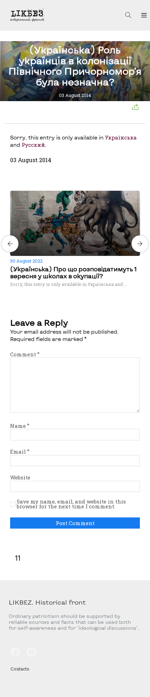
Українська (121, 137)
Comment (24, 354)
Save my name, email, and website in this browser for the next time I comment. (71, 504)
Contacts (19, 669)
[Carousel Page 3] (77, 189)
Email (19, 451)
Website (20, 477)
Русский (33, 144)
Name (19, 425)
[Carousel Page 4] (81, 189)
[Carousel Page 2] (73, 189)
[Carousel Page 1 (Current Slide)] (69, 189)
